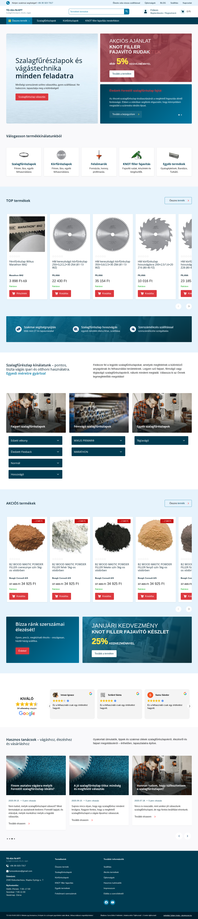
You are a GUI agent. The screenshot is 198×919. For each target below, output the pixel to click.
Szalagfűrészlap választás (31, 97)
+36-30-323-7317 (18, 866)
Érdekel (22, 651)
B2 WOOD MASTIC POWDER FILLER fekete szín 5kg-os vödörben (112, 567)
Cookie (145, 915)
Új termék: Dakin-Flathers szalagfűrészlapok (139, 90)
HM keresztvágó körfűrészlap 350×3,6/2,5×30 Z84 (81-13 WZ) (112, 264)
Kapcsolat (187, 3)
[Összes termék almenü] (29, 21)
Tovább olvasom (17, 816)
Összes (177, 200)
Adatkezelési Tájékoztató (132, 915)
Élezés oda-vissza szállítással (126, 3)
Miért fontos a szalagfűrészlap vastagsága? (31, 787)
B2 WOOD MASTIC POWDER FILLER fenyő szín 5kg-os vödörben (155, 567)
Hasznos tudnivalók (112, 883)
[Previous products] (178, 306)
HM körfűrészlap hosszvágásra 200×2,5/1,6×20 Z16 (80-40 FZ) (155, 264)
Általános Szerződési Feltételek (111, 915)
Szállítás (174, 3)
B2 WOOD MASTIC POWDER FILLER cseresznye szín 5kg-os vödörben (26, 567)
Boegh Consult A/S (18, 578)
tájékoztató (152, 915)
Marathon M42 (16, 275)
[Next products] (189, 306)
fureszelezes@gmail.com (20, 871)
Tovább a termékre (121, 74)
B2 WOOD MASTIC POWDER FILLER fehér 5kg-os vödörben (69, 567)
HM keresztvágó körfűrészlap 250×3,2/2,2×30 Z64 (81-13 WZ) (69, 264)
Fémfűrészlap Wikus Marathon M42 (21, 263)
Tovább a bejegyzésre (123, 114)
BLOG (163, 3)
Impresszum (109, 888)
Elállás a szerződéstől (113, 893)
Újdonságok (150, 3)
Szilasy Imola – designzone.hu (181, 915)
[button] (189, 706)
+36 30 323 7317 (45, 3)
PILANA (56, 275)
